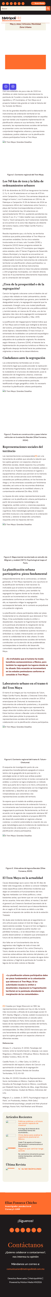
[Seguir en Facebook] (3, 3)
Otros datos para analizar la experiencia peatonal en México (30, 1137)
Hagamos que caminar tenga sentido (30, 1149)
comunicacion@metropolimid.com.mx (25, 1269)
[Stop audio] (13, 87)
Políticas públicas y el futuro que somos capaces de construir (30, 1123)
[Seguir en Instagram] (11, 3)
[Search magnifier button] (48, 8)
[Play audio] (6, 87)
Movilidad (36, 24)
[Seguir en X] (7, 3)
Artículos (26, 24)
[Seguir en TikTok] (23, 3)
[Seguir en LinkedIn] (15, 3)
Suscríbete (39, 3)
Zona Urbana (25, 27)
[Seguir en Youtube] (19, 3)
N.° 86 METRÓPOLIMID (29, 1169)
